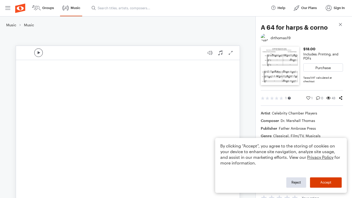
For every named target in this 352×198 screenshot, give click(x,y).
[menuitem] (7, 8)
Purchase (323, 67)
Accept (325, 182)
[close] (340, 25)
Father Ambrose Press (297, 128)
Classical (281, 136)
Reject (296, 182)
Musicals (313, 136)
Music (11, 25)
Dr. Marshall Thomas (298, 120)
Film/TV (297, 136)
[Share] (340, 98)
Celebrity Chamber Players (294, 113)
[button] (289, 98)
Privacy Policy (320, 157)
